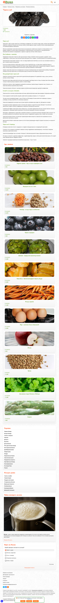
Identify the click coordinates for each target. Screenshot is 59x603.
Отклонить (29, 601)
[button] (2, 601)
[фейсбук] (22, 38)
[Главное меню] (54, 2)
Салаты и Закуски (8, 435)
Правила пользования (8, 572)
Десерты (6, 439)
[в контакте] (26, 38)
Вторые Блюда (7, 433)
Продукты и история (20, 6)
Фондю (6, 453)
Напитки (6, 437)
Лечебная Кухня (8, 486)
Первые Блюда (7, 431)
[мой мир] (35, 38)
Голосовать (51, 564)
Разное (6, 467)
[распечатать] (37, 38)
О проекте (5, 580)
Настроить (36, 601)
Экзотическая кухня (8, 457)
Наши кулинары (6, 576)
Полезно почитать (30, 6)
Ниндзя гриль (7, 451)
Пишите (4, 578)
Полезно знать (11, 6)
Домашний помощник (9, 490)
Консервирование (8, 463)
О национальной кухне (9, 482)
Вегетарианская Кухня (9, 447)
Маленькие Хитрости (9, 484)
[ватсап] (33, 38)
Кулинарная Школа (8, 488)
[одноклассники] (24, 38)
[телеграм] (28, 38)
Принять (22, 601)
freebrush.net (12, 600)
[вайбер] (31, 38)
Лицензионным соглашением (37, 590)
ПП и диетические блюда (10, 445)
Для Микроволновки (9, 449)
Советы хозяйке (8, 475)
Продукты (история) (9, 480)
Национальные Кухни (9, 455)
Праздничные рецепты (9, 459)
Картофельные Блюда (9, 461)
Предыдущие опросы (29, 567)
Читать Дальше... (8, 540)
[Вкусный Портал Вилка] (8, 2)
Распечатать (7, 31)
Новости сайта (6, 582)
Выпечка (6, 441)
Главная (5, 6)
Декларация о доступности (8, 574)
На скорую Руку (8, 465)
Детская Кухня (7, 443)
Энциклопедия (7, 477)
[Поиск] (51, 2)
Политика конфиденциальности (9, 584)
